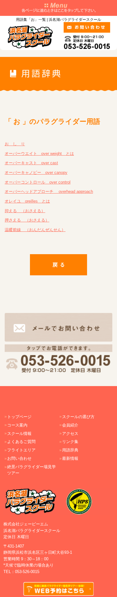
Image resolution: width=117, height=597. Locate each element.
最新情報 (70, 458)
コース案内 (17, 425)
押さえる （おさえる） (27, 220)
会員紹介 (70, 425)
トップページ (19, 416)
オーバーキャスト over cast (31, 163)
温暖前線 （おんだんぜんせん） (35, 229)
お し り (15, 144)
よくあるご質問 (21, 441)
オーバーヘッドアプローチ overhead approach (49, 191)
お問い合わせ (19, 458)
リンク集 (70, 441)
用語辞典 (70, 450)
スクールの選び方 (78, 416)
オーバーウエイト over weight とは (39, 153)
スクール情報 (19, 433)
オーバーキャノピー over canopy (36, 172)
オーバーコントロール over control (38, 182)
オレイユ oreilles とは (27, 201)
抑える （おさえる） (25, 210)
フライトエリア (21, 450)
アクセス (70, 433)
